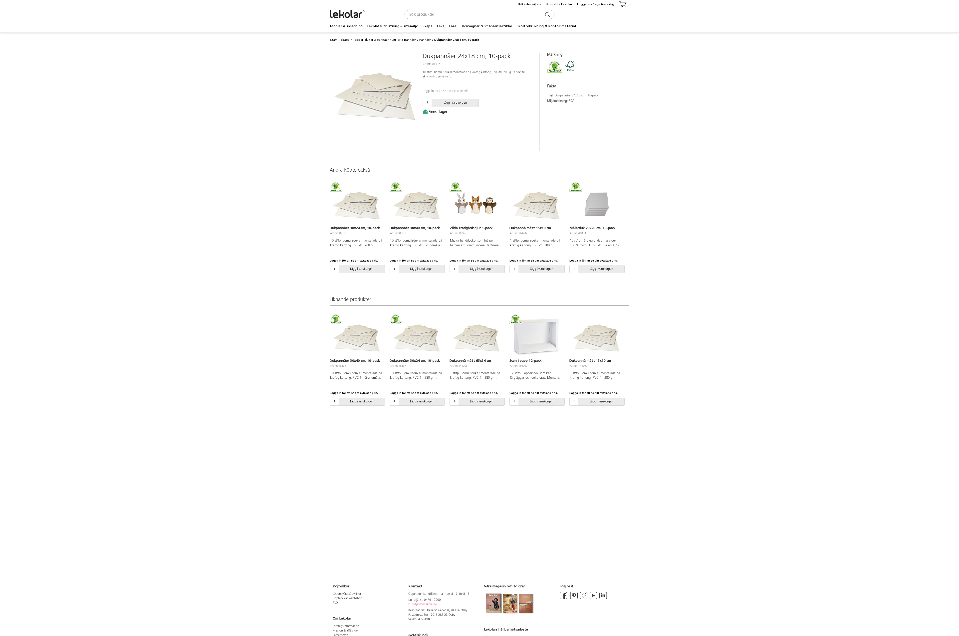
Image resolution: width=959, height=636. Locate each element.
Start (333, 39)
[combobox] (479, 14)
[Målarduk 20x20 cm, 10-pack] (596, 204)
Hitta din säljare (530, 4)
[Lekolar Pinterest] (573, 598)
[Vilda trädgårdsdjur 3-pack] (476, 204)
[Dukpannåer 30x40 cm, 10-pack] (417, 204)
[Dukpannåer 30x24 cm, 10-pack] (357, 204)
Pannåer (425, 39)
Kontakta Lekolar (559, 4)
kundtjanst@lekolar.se (422, 604)
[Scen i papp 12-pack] (536, 337)
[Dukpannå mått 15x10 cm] (536, 204)
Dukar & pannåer (404, 39)
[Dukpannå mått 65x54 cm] (476, 337)
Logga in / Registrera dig (595, 4)
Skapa (345, 39)
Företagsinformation (346, 626)
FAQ (335, 603)
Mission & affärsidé (345, 630)
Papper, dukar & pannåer (371, 39)
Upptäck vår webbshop (347, 598)
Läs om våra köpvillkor (347, 594)
